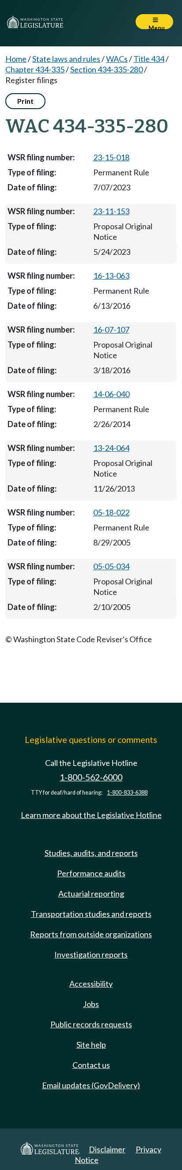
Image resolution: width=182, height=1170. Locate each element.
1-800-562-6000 (91, 777)
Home (16, 59)
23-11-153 (111, 211)
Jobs (91, 1004)
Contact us (91, 1065)
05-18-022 (111, 512)
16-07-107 (111, 329)
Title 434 (148, 59)
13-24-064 (111, 448)
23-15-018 (111, 157)
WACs (117, 59)
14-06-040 (111, 394)
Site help (91, 1044)
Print (25, 101)
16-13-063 (111, 275)
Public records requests (91, 1024)
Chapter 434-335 (34, 69)
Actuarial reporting (91, 893)
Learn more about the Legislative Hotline (91, 815)
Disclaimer (107, 1149)
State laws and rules (66, 59)
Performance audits (91, 873)
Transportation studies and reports (91, 914)
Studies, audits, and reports (91, 853)
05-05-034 (111, 566)
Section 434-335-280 (106, 69)
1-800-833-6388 (127, 792)
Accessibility (91, 983)
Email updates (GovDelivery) (91, 1085)
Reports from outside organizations (91, 934)
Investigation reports (91, 954)
